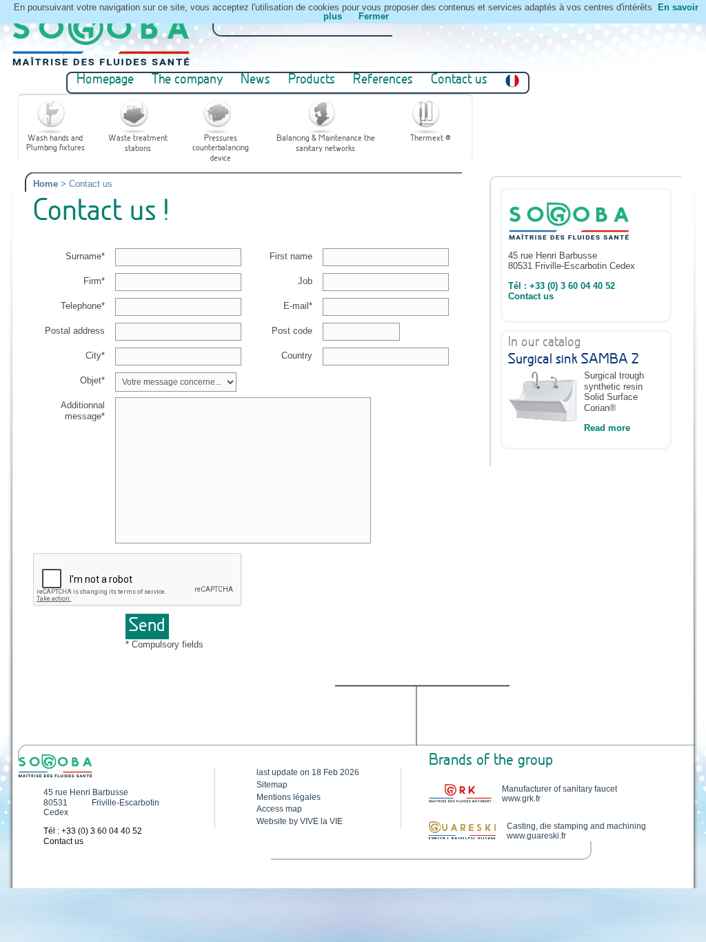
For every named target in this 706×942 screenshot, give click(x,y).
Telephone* (83, 306)
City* (95, 355)
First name (291, 256)
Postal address (75, 330)
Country (296, 355)
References (383, 80)
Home (45, 184)
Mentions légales (288, 797)
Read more (607, 428)
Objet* (92, 380)
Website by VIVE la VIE (299, 821)
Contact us (459, 80)
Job (305, 281)
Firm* (94, 281)
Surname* (85, 256)
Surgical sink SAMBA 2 (573, 360)
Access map (279, 809)
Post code (292, 330)
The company (187, 80)
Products (311, 80)
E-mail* (297, 306)
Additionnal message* (83, 410)
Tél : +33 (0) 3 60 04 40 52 (561, 286)
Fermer (374, 16)
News (255, 80)
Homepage (105, 80)
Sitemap (272, 785)
